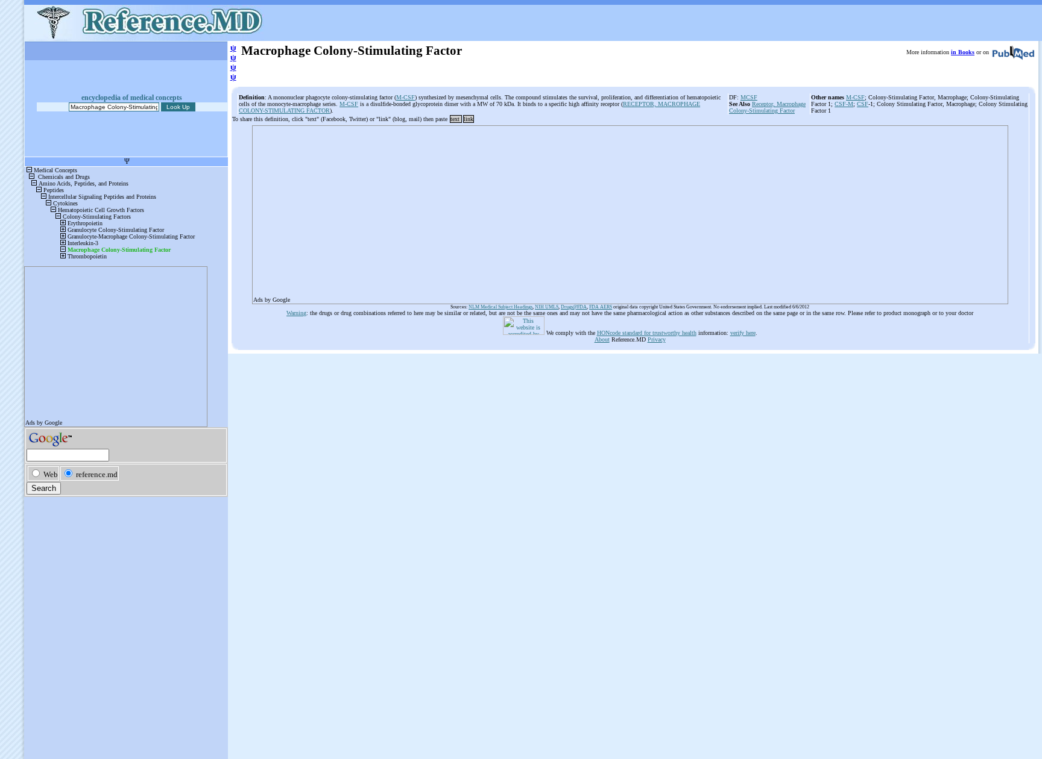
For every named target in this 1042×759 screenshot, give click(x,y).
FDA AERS (600, 307)
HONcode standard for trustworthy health (646, 333)
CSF (862, 104)
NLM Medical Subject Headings (500, 307)
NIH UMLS (546, 307)
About (602, 339)
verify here (743, 333)
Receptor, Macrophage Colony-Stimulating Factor (767, 107)
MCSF (748, 97)
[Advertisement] (615, 210)
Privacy (657, 339)
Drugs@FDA (574, 307)
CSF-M (844, 104)
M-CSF (405, 97)
